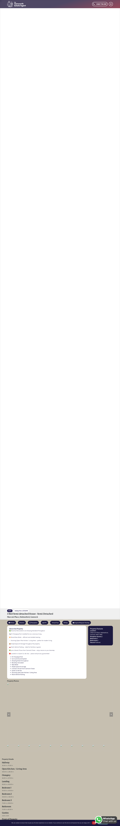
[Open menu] (111, 4)
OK (94, 823)
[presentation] (8, 714)
